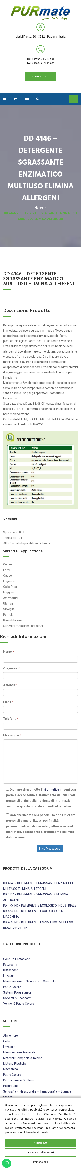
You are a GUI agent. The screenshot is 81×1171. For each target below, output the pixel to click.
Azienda (10, 685)
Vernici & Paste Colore (18, 1004)
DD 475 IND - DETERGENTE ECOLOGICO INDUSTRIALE (39, 905)
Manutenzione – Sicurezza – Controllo (29, 981)
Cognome (11, 668)
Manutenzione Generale (19, 1052)
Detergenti (10, 964)
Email (8, 702)
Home (39, 207)
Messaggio (12, 735)
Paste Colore (12, 987)
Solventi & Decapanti (17, 998)
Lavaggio (9, 976)
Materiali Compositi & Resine (22, 1058)
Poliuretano (11, 1086)
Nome (8, 651)
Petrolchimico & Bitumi (18, 1080)
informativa (51, 789)
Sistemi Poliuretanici (17, 992)
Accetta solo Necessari (40, 1152)
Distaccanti (10, 970)
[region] (40, 1134)
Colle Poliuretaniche (16, 959)
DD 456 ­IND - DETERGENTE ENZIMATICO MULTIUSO (38, 922)
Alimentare (10, 1035)
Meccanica (10, 1069)
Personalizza (40, 1162)
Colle (6, 1041)
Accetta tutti (41, 1142)
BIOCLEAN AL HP (15, 928)
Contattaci (40, 76)
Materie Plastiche (15, 1063)
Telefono (11, 719)
